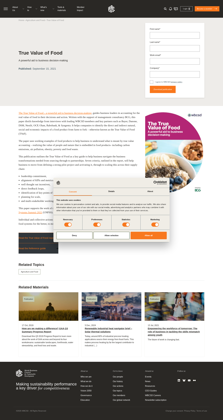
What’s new (43, 8)
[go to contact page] (175, 8)
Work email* (155, 55)
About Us (15, 8)
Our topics (117, 391)
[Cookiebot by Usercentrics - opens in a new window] (155, 183)
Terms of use (201, 411)
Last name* (155, 42)
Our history (118, 381)
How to (29, 8)
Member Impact (80, 8)
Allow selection (112, 235)
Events (148, 377)
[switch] (97, 225)
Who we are (86, 377)
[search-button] (165, 8)
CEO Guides (151, 391)
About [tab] (150, 191)
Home (21, 20)
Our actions (118, 386)
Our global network (121, 400)
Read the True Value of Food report (37, 238)
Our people (118, 377)
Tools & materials (61, 8)
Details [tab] (111, 191)
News (147, 381)
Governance (86, 395)
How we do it (86, 386)
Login (185, 9)
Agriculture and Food (35, 20)
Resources (150, 386)
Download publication (163, 89)
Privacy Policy (189, 411)
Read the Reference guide (32, 248)
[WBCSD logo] (111, 8)
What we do (86, 381)
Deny (74, 235)
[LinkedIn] (178, 380)
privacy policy (176, 82)
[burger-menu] (6, 9)
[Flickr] (194, 380)
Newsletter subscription (155, 400)
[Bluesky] (184, 380)
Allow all (149, 235)
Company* (155, 68)
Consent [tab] (73, 192)
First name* (155, 29)
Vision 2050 (86, 391)
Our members (119, 395)
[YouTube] (189, 380)
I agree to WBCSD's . (169, 82)
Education (85, 400)
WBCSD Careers (153, 395)
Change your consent (174, 411)
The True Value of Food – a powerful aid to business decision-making (55, 113)
